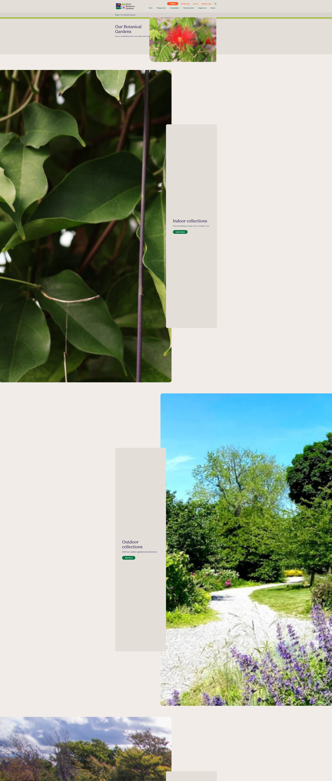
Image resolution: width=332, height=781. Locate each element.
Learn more (180, 232)
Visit (150, 8)
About (213, 8)
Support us (202, 8)
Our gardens (174, 8)
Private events (188, 8)
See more (128, 558)
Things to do (161, 8)
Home (117, 15)
